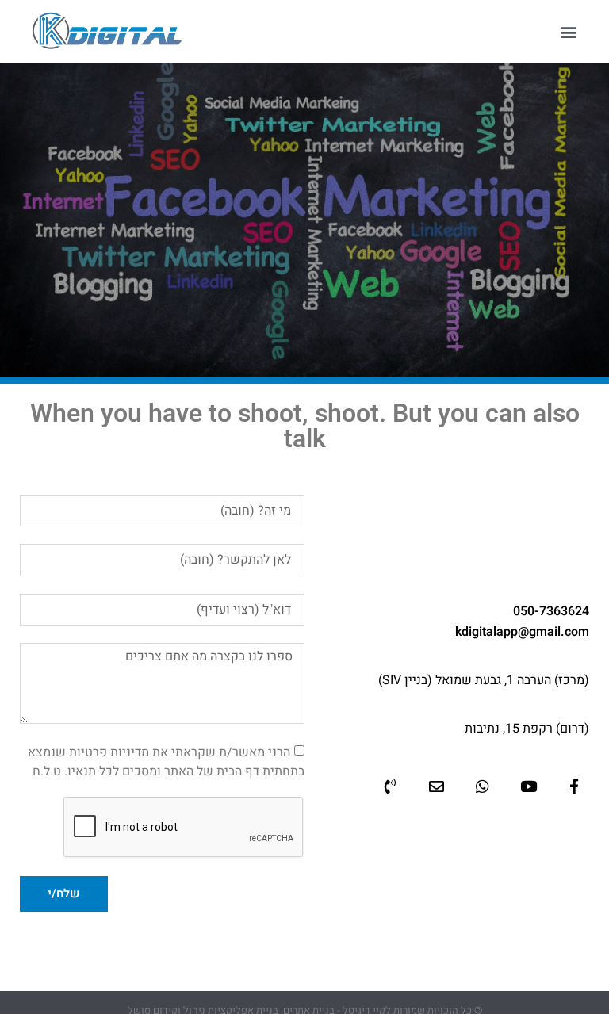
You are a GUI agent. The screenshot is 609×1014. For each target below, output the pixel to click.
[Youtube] (528, 786)
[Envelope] (436, 786)
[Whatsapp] (482, 786)
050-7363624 (551, 611)
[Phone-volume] (390, 786)
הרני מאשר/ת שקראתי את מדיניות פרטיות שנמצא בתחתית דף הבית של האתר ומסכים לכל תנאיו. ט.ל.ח (166, 761)
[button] (568, 32)
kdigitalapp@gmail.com (522, 631)
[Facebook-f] (574, 786)
